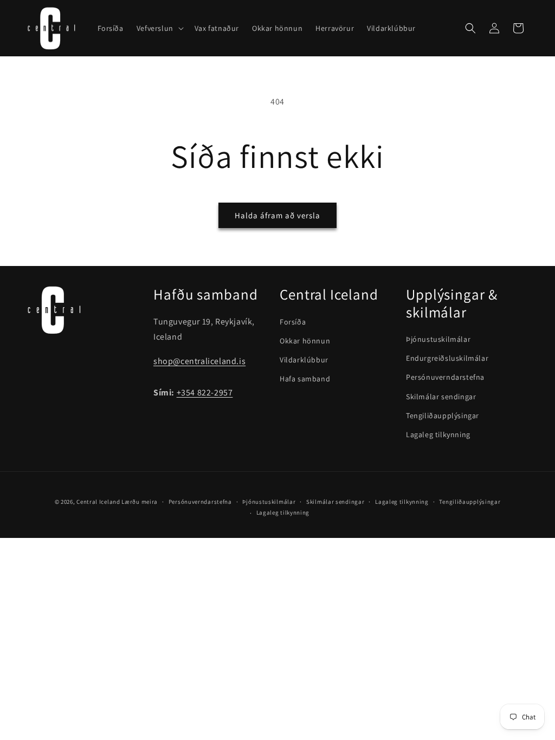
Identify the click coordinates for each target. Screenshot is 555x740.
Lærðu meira (139, 501)
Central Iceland (98, 501)
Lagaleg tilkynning (438, 434)
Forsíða (293, 322)
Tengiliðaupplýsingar (442, 415)
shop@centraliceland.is (199, 361)
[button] (159, 28)
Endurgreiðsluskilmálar (447, 358)
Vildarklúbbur (304, 360)
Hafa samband (305, 379)
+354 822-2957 (205, 392)
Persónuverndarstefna (445, 377)
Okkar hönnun (305, 341)
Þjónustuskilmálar (438, 339)
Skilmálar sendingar (441, 396)
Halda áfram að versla (277, 215)
